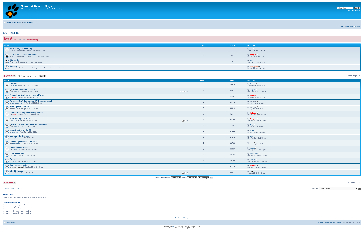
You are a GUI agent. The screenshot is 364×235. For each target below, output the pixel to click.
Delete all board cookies (333, 222)
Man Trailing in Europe (20, 118)
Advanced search (354, 10)
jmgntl (14, 138)
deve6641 (15, 144)
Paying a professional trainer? (23, 142)
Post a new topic (8, 75)
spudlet (14, 149)
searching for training (19, 136)
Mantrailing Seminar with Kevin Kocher (27, 95)
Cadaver (13, 66)
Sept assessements (18, 165)
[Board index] (12, 10)
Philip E (14, 155)
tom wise (15, 132)
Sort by (184, 177)
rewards (13, 83)
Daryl (251, 60)
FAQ (342, 26)
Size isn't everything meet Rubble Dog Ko (28, 124)
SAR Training (28, 22)
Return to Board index (12, 188)
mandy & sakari (18, 167)
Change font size (358, 22)
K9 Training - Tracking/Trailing (23, 54)
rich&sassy (254, 66)
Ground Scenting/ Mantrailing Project (26, 113)
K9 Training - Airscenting (21, 48)
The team (320, 222)
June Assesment (17, 153)
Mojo (251, 171)
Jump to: (315, 188)
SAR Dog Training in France (22, 89)
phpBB (174, 226)
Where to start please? (20, 148)
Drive (12, 159)
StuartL (252, 130)
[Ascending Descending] (205, 177)
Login (358, 26)
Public (19, 22)
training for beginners (19, 107)
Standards (14, 60)
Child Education (17, 171)
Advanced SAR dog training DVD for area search (31, 101)
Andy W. (16, 91)
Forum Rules (21, 40)
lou (251, 49)
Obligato (253, 55)
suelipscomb (254, 154)
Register (350, 26)
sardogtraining (17, 103)
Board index (11, 22)
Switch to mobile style (182, 218)
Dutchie (14, 85)
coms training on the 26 (20, 130)
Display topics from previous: (161, 177)
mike (251, 142)
